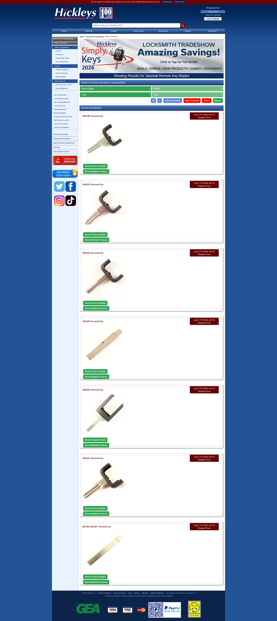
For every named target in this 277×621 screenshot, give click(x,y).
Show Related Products (96, 171)
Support (188, 31)
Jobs (129, 593)
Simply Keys (163, 31)
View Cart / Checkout (213, 15)
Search (217, 100)
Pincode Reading (60, 113)
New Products (192, 100)
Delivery (136, 593)
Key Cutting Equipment (62, 102)
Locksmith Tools (59, 106)
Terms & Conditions (104, 593)
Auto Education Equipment (63, 143)
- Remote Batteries (61, 88)
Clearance (212, 31)
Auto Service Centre (61, 152)
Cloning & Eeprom (60, 109)
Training (56, 147)
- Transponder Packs (62, 58)
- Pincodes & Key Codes (63, 85)
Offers (207, 100)
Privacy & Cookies (119, 593)
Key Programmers (60, 95)
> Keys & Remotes (60, 43)
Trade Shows (138, 31)
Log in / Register (213, 19)
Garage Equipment (60, 134)
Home (64, 31)
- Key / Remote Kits (61, 62)
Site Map (145, 593)
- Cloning (58, 51)
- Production (59, 54)
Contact (114, 31)
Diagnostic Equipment (62, 139)
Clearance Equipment (61, 127)
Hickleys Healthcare (157, 593)
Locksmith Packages (61, 98)
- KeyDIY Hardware (61, 69)
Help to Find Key (172, 100)
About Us (88, 31)
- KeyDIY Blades (60, 77)
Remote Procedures (61, 124)
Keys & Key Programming (63, 39)
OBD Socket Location (61, 120)
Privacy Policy (180, 2)
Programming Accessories (63, 116)
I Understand (166, 2)
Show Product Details (95, 166)
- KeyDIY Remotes (61, 73)
